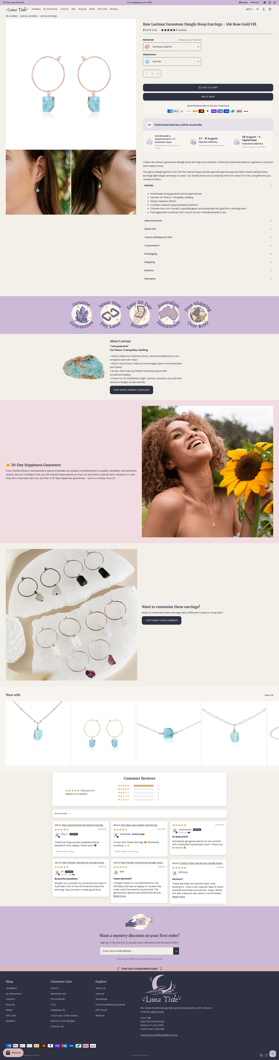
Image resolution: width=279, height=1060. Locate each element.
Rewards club (58, 993)
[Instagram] (269, 2)
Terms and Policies (139, 1055)
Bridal (9, 1010)
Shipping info (58, 1010)
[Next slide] (270, 733)
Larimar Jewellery (29, 16)
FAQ (53, 1004)
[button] (168, 30)
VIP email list (58, 999)
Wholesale (101, 999)
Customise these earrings (161, 620)
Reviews (10, 1021)
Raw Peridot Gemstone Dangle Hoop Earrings (79, 864)
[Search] (257, 9)
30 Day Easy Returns (13, 2)
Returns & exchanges (63, 1021)
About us (100, 988)
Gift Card (11, 1015)
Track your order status (64, 1015)
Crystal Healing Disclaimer (110, 1004)
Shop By (10, 1004)
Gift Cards (101, 1010)
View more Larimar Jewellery (131, 390)
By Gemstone (13, 993)
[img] (62, 829)
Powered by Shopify (30, 1055)
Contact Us (57, 1026)
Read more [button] (119, 896)
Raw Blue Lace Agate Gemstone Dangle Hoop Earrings (135, 826)
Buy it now (208, 96)
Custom (10, 999)
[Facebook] (264, 2)
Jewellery (11, 988)
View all (269, 695)
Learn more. (157, 1011)
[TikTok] (274, 2)
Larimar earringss (48, 16)
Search (55, 988)
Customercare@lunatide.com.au (159, 1035)
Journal (99, 993)
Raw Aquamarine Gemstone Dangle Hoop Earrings (79, 826)
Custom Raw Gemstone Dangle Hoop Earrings (197, 865)
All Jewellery (12, 16)
